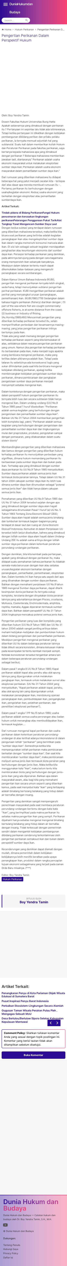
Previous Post (57, 1023)
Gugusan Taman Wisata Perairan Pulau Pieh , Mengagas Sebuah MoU (29, 1012)
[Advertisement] (33, 78)
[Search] (26, 20)
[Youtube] (5, 1225)
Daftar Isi (8, 1257)
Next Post (50, 1023)
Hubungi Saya (10, 1249)
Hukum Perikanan (12, 879)
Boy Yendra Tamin (19, 875)
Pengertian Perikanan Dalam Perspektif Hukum (25, 37)
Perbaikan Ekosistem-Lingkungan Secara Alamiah (32, 1005)
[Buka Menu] (5, 4)
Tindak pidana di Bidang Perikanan (22, 212)
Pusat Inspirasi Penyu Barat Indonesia (25, 1001)
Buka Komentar (33, 1055)
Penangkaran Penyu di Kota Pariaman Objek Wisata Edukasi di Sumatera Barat (33, 994)
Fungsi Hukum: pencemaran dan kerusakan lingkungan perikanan (31, 216)
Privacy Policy (10, 1253)
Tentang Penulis (11, 1245)
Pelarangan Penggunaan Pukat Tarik (35, 220)
